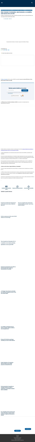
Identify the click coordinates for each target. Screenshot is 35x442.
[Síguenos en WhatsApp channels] (17, 186)
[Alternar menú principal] (2, 3)
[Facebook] (4, 427)
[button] (31, 2)
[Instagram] (5, 426)
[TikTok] (7, 426)
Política (17, 436)
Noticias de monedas (28, 10)
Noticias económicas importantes (6, 10)
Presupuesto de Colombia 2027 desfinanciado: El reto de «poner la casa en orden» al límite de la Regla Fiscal (8, 204)
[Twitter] (2, 426)
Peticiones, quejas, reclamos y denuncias (17, 440)
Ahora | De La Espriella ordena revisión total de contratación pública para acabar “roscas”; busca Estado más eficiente (25, 204)
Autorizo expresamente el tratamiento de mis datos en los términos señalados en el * (18, 93)
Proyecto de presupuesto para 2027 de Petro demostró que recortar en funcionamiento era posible (8, 268)
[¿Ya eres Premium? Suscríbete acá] (29, 186)
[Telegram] (6, 427)
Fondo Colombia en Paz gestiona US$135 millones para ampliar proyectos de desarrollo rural (7, 363)
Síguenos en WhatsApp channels (17, 188)
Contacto (17, 435)
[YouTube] (8, 426)
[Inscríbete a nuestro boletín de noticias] (6, 186)
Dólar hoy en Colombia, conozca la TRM (18, 10)
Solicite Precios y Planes (17, 437)
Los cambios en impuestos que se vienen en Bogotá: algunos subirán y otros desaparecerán (8, 327)
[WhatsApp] (1, 426)
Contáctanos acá (17, 430)
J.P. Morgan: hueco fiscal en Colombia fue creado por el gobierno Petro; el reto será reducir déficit (8, 292)
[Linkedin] (4, 426)
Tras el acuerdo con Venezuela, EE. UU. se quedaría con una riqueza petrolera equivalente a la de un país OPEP (8, 243)
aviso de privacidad (10, 93)
